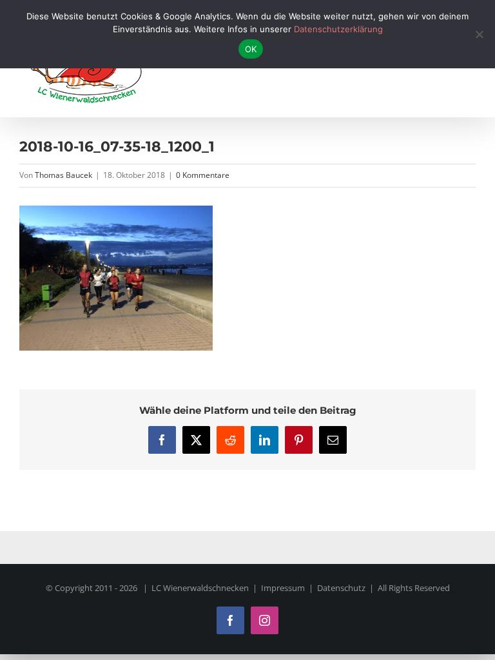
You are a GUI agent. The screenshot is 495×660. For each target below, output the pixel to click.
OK (251, 49)
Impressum (283, 588)
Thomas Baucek (63, 175)
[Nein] (478, 34)
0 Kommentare (202, 175)
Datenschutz (341, 588)
